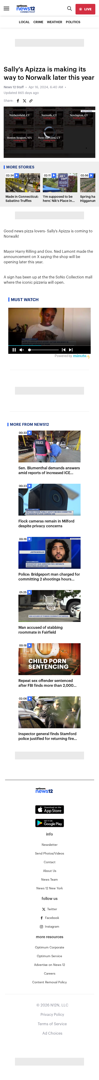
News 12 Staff (14, 87)
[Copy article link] (31, 101)
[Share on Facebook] (18, 101)
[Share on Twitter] (24, 101)
